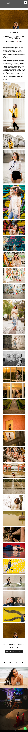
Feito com (14, 730)
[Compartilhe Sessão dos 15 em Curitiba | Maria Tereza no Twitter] (14, 647)
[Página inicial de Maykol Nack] (8, 4)
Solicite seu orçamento (14, 651)
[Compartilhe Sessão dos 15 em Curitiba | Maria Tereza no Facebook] (10, 647)
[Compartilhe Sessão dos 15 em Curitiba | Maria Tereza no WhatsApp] (12, 647)
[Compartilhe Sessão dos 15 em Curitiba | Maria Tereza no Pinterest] (17, 647)
